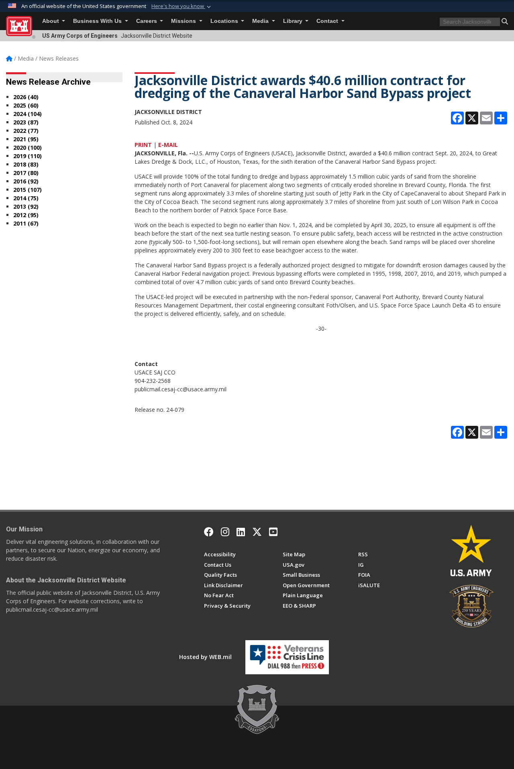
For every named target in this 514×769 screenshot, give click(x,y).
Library (293, 21)
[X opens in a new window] (257, 532)
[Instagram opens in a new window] (225, 532)
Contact (328, 21)
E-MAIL (168, 145)
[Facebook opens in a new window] (209, 532)
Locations (225, 21)
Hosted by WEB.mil (205, 657)
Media (261, 21)
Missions (184, 21)
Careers (147, 21)
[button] (181, 6)
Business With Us (98, 21)
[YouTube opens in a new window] (273, 532)
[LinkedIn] (241, 532)
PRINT (143, 145)
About (51, 21)
